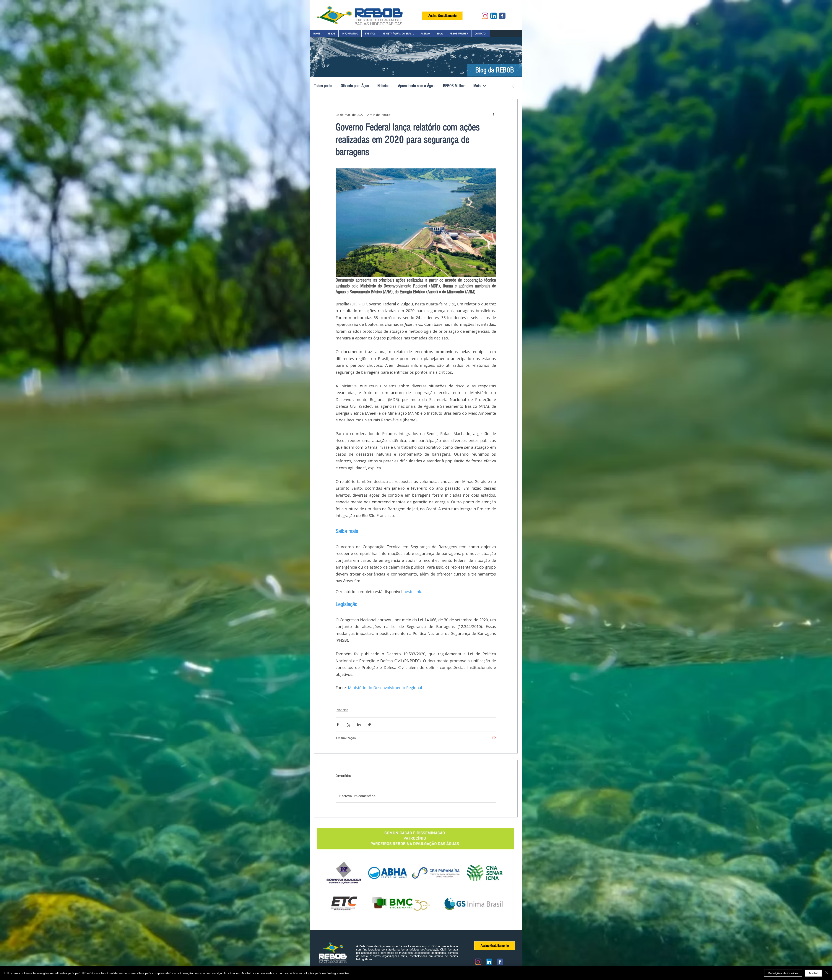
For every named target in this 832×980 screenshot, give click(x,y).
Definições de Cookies (783, 973)
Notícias (383, 85)
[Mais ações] (493, 114)
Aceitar (813, 973)
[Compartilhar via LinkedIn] (359, 724)
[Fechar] (826, 973)
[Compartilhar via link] (369, 724)
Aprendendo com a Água (416, 85)
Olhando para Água (355, 85)
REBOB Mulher (454, 85)
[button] (331, 33)
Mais (477, 85)
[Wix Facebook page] (502, 16)
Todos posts (323, 85)
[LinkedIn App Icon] (493, 16)
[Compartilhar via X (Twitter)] (348, 724)
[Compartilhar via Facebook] (338, 724)
